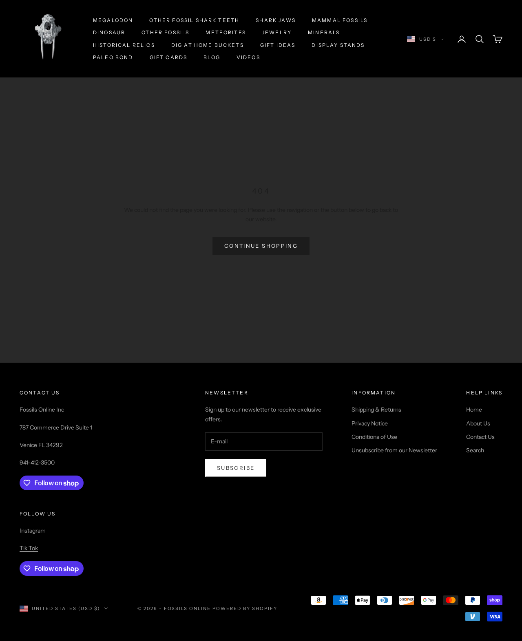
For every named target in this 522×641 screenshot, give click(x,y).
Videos (248, 57)
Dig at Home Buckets (207, 45)
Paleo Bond (113, 57)
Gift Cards (169, 57)
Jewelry (277, 32)
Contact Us (480, 437)
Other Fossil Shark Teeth (194, 20)
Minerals (324, 32)
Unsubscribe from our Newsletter (394, 450)
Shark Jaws (276, 20)
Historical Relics (124, 45)
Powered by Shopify (244, 608)
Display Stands (338, 45)
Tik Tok (29, 548)
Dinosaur (109, 32)
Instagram (33, 530)
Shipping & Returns (376, 409)
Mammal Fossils (339, 20)
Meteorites (226, 32)
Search (475, 450)
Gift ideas (278, 45)
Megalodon (113, 20)
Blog (211, 57)
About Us (478, 423)
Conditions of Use (374, 437)
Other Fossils (165, 32)
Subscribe (235, 468)
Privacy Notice (370, 423)
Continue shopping (261, 245)
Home (474, 409)
